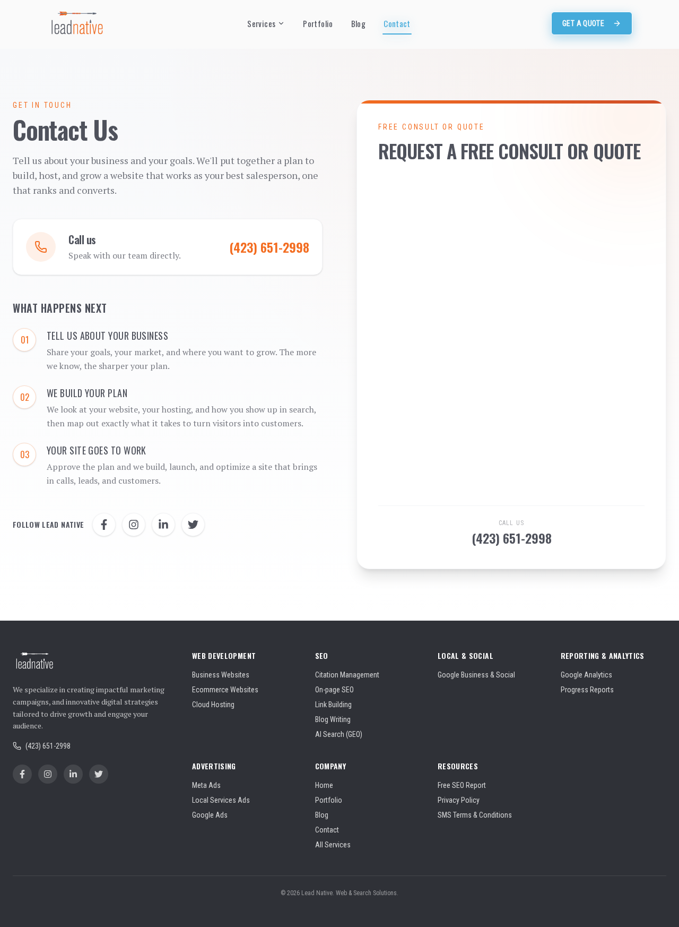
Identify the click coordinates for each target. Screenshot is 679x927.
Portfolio (318, 23)
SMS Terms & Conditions (475, 815)
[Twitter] (193, 524)
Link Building (333, 704)
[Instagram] (133, 524)
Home (324, 785)
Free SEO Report (462, 785)
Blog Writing (333, 719)
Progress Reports (587, 689)
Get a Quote (583, 23)
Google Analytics (586, 675)
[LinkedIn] (163, 524)
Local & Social (465, 655)
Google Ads (210, 815)
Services (261, 23)
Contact (397, 23)
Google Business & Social (476, 675)
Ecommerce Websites (225, 689)
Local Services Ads (221, 800)
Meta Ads (206, 785)
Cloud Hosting (213, 704)
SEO (321, 655)
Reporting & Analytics (603, 655)
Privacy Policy (459, 800)
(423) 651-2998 (512, 537)
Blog (358, 23)
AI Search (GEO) (338, 734)
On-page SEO (334, 689)
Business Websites (220, 675)
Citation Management (347, 675)
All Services (333, 844)
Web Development (224, 655)
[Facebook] (104, 524)
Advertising (214, 765)
